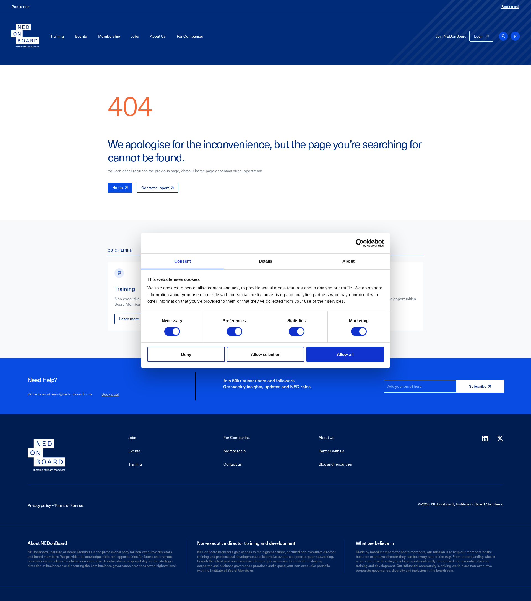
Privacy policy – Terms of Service (55, 505)
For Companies (190, 36)
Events (81, 36)
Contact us (232, 464)
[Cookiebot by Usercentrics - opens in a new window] (359, 243)
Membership (109, 36)
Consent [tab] (182, 261)
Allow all (345, 354)
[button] (503, 36)
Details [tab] (265, 261)
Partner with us (331, 450)
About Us (158, 36)
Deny (186, 354)
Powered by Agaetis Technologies (265, 592)
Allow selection (265, 354)
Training (57, 36)
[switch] (234, 331)
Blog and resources (335, 464)
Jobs (135, 36)
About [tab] (348, 261)
